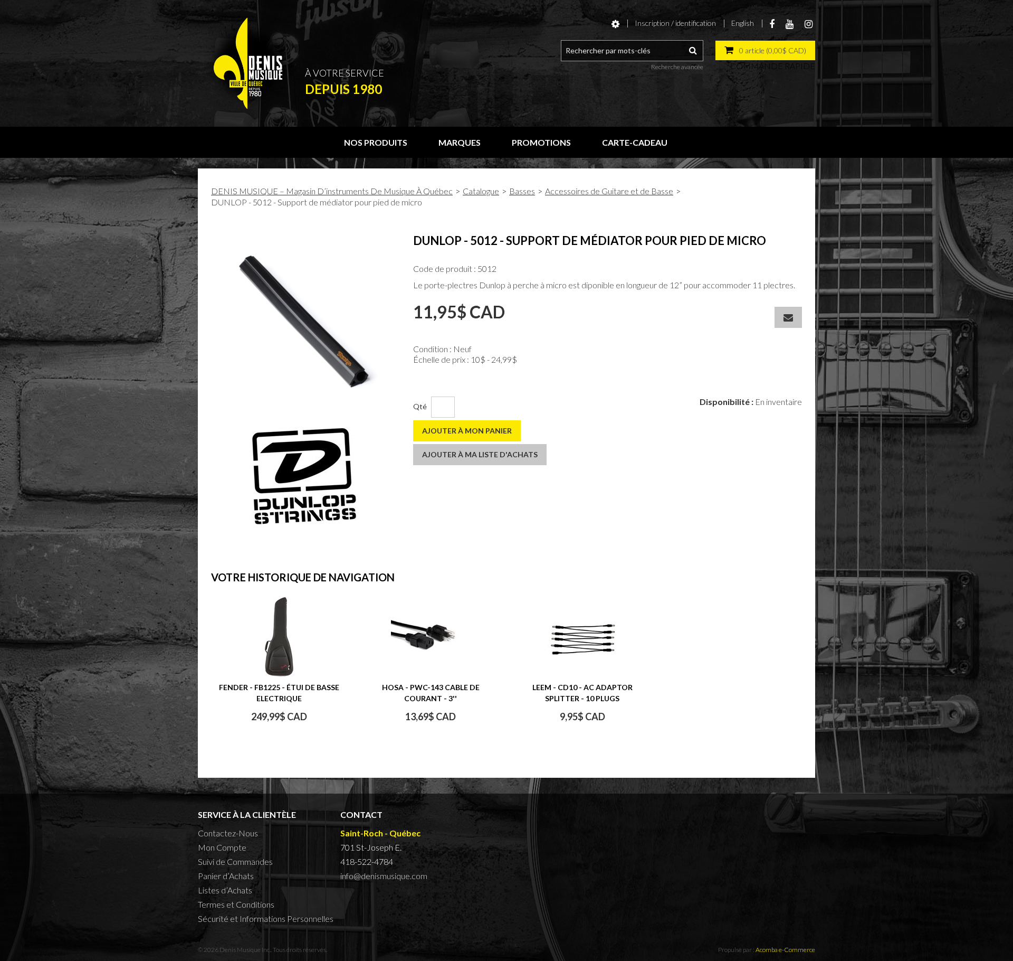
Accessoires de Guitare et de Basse (609, 191)
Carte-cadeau (634, 142)
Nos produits (375, 142)
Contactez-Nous (228, 833)
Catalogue (481, 191)
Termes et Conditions (236, 904)
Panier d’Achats (226, 876)
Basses (522, 191)
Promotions (541, 142)
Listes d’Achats (225, 890)
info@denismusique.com (383, 876)
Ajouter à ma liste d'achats (480, 454)
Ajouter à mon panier (467, 430)
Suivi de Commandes (235, 861)
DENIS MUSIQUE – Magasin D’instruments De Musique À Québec (332, 191)
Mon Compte (222, 847)
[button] (765, 50)
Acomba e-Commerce (785, 950)
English (742, 22)
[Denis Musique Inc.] (248, 63)
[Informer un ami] (788, 317)
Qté (420, 406)
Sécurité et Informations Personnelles (265, 918)
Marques (459, 142)
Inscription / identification (675, 22)
